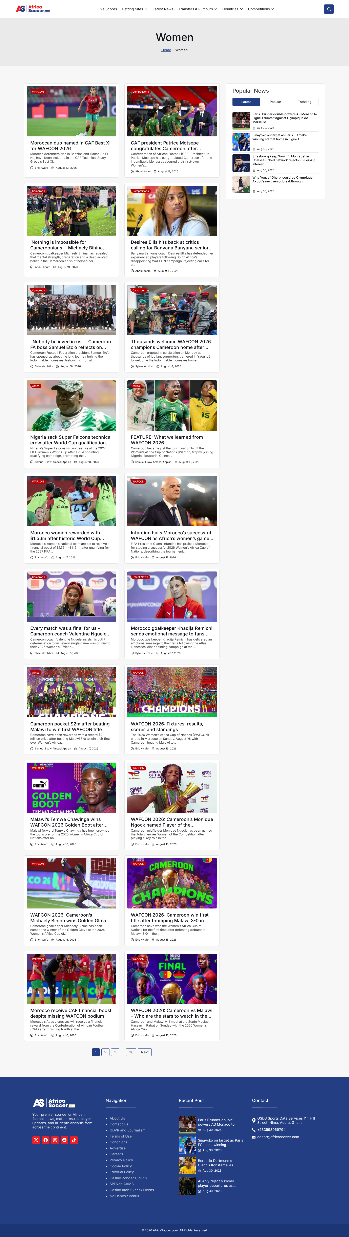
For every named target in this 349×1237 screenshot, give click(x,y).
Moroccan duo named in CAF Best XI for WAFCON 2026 (70, 145)
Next (145, 1052)
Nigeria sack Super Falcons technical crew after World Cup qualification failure (71, 442)
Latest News (163, 9)
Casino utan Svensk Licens (132, 1190)
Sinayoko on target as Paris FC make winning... (220, 1142)
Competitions (259, 9)
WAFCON (38, 91)
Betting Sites (132, 9)
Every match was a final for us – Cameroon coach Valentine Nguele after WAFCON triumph (68, 633)
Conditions (118, 1142)
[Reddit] (64, 1140)
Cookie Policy (121, 1166)
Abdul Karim (142, 171)
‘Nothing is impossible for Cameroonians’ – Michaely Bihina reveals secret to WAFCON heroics (68, 247)
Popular (275, 102)
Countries (230, 9)
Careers (116, 1154)
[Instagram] (55, 1140)
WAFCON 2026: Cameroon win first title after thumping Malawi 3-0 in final (170, 920)
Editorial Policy (122, 1172)
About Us (117, 1118)
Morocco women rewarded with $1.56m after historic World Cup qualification (65, 538)
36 (131, 1052)
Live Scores (107, 9)
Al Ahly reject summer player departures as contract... (216, 1183)
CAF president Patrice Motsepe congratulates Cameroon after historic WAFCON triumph (165, 148)
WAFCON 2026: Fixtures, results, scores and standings (167, 726)
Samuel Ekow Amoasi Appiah (53, 461)
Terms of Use (121, 1136)
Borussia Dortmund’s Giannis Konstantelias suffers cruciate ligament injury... (218, 1163)
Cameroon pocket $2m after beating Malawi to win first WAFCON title (70, 726)
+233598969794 (271, 1130)
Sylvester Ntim (44, 366)
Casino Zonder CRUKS (128, 1178)
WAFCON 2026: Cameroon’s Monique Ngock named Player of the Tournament (172, 824)
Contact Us (119, 1124)
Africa (35, 385)
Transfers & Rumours (196, 9)
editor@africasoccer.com (278, 1137)
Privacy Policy (121, 1160)
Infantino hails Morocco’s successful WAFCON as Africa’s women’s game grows (171, 538)
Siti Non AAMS (122, 1184)
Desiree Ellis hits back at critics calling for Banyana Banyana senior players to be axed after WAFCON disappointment (170, 250)
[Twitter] (36, 1140)
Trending (304, 102)
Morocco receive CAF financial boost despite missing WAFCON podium (70, 1013)
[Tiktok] (74, 1140)
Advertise (118, 1148)
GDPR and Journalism (127, 1130)
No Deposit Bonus (124, 1196)
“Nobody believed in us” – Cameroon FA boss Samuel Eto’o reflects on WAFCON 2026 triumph (70, 347)
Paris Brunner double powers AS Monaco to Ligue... (216, 1122)
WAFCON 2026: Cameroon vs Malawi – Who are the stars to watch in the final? (171, 1016)
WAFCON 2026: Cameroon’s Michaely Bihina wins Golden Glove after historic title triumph (68, 920)
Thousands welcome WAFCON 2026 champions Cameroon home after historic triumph (171, 347)
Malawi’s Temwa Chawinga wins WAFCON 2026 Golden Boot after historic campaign (66, 824)
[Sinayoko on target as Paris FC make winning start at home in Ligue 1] (187, 1145)
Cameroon (38, 191)
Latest (246, 102)
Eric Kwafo (41, 167)
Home (166, 50)
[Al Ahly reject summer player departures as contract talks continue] (187, 1186)
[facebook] (45, 1140)
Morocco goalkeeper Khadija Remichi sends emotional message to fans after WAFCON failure (171, 633)
